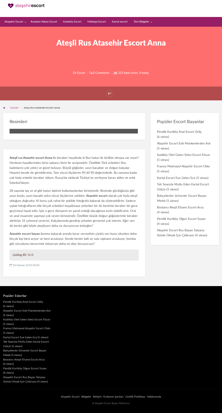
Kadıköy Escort (72, 21)
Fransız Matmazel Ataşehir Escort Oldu (183, 166)
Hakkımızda (154, 396)
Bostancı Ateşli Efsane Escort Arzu (180, 207)
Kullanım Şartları (113, 396)
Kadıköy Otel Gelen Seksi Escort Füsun (183, 155)
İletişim (97, 396)
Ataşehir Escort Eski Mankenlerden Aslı (183, 143)
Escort (81, 73)
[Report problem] (109, 93)
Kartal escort (120, 21)
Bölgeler (86, 396)
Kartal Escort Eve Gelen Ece (176, 178)
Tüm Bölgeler (141, 21)
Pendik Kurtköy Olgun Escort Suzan (181, 219)
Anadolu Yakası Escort (44, 21)
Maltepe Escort (96, 21)
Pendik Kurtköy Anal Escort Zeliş (179, 132)
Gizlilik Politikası (135, 396)
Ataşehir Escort (14, 21)
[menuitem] (15, 22)
